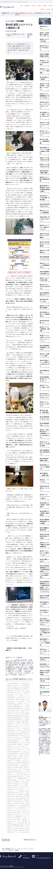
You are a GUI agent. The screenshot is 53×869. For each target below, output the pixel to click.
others (48, 9)
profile (51, 5)
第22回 (25, 114)
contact (42, 9)
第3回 (11, 548)
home (21, 5)
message (34, 5)
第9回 (8, 120)
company (44, 5)
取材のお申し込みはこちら (30, 839)
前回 (8, 557)
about (39, 5)
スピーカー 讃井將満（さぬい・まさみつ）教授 (15, 35)
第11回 (8, 118)
